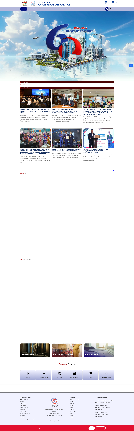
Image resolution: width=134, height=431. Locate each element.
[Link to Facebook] (47, 421)
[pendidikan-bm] (35, 350)
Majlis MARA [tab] (25, 86)
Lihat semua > (110, 171)
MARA (23, 173)
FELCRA (72, 403)
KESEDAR (72, 415)
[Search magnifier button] (106, 9)
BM (111, 9)
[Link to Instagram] (51, 421)
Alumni (22, 417)
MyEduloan (23, 405)
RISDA (71, 407)
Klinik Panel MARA (25, 413)
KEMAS (71, 405)
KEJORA (72, 419)
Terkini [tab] (24, 82)
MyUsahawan (24, 407)
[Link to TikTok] (55, 421)
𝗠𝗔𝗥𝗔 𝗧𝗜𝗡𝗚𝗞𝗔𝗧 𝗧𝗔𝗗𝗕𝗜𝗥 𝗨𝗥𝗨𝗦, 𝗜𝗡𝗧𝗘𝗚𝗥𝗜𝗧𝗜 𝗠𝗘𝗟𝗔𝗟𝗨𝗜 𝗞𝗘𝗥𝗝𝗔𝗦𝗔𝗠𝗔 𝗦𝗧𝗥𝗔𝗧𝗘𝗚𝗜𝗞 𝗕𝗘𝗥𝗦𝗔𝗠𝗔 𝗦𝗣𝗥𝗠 (64, 111)
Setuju (91, 428)
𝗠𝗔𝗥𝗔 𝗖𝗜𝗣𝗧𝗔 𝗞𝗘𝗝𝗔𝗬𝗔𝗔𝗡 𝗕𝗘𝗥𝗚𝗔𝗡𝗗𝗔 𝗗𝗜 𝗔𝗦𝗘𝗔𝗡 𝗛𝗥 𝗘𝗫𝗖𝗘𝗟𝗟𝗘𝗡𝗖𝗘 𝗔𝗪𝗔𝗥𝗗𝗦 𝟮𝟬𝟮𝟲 (67, 150)
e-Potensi (23, 411)
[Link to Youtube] (58, 421)
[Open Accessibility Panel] (131, 65)
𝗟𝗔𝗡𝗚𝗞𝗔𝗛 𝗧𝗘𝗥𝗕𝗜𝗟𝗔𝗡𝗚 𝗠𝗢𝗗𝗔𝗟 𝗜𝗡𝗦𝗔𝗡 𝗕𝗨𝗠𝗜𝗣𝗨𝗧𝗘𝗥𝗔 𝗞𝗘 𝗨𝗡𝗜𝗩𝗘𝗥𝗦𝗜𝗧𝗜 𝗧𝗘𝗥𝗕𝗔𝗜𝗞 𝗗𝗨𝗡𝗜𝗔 (35, 111)
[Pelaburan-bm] (99, 350)
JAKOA (72, 409)
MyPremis (23, 409)
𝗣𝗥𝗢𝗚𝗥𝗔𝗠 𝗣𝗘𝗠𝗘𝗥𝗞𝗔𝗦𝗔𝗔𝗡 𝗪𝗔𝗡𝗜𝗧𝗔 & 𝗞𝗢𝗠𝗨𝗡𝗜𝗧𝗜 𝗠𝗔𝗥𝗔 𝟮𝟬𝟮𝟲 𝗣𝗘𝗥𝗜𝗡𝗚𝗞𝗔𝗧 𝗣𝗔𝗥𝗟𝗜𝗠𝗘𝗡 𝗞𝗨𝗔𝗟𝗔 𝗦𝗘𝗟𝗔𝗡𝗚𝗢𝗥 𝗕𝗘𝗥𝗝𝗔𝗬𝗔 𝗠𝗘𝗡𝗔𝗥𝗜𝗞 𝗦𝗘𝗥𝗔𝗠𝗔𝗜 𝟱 (35, 152)
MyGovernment (74, 400)
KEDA (71, 417)
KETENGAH (73, 411)
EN (113, 9)
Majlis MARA (25, 259)
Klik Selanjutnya (100, 428)
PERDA (71, 413)
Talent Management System (28, 419)
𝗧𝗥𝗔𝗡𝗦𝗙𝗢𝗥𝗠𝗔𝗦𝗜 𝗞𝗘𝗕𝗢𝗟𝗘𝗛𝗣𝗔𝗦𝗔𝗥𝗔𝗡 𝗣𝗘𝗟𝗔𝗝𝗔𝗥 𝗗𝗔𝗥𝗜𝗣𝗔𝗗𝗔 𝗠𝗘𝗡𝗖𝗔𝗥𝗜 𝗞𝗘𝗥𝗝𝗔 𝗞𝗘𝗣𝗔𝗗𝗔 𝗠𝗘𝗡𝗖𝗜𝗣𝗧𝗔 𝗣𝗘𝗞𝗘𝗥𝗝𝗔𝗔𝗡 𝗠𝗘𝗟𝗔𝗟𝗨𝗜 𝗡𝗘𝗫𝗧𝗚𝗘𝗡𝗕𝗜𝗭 (97, 112)
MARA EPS (23, 403)
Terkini (24, 88)
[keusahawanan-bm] (67, 350)
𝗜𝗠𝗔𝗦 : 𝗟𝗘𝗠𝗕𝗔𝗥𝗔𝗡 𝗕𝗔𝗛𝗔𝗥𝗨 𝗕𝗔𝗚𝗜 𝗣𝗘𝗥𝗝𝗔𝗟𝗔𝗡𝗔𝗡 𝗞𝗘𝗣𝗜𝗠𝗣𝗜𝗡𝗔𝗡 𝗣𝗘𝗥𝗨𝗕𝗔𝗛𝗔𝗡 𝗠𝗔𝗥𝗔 (96, 151)
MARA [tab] (23, 84)
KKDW (71, 401)
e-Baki (22, 401)
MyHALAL (22, 415)
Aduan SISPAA (24, 400)
